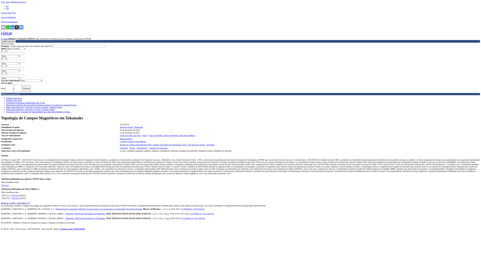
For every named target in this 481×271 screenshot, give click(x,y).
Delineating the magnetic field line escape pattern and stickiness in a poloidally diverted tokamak (98, 209)
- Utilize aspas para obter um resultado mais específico (27, 46)
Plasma (132, 148)
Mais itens (5, 182)
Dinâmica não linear (14, 100)
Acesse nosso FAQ (8, 13)
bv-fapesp (5, 39)
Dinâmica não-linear (14, 98)
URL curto (5, 2)
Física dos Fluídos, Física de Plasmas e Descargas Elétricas (172, 135)
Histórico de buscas (18, 2)
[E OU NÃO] (4, 51)
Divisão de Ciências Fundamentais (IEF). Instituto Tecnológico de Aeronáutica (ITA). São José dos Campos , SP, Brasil (167, 145)
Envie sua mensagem (9, 22)
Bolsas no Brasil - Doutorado (131, 127)
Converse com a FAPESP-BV (72, 229)
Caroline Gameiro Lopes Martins (133, 142)
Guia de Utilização (8, 17)
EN (7, 9)
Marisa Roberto (126, 139)
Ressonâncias (142, 148)
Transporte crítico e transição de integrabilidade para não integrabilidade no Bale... (38, 112)
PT (7, 6)
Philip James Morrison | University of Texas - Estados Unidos (30, 110)
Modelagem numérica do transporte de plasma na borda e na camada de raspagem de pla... (41, 105)
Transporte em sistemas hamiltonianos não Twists (25, 103)
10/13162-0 (199, 209)
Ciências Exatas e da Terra (130, 135)
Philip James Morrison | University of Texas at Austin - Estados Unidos (34, 107)
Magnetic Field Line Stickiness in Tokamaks (85, 214)
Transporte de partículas (158, 148)
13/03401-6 (187, 209)
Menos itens (14, 182)
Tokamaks (124, 148)
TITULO (5, 185)
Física (144, 135)
